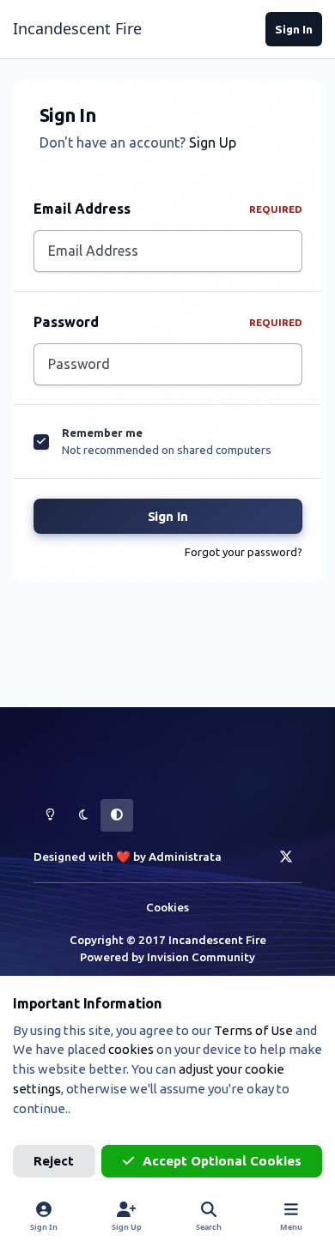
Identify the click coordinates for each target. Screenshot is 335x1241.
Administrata (185, 856)
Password (168, 322)
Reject (54, 1160)
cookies (131, 1049)
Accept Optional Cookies (222, 1160)
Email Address (168, 208)
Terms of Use (253, 1030)
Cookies (167, 907)
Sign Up (212, 142)
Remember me (102, 433)
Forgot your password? (243, 552)
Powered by (167, 957)
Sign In (168, 516)
